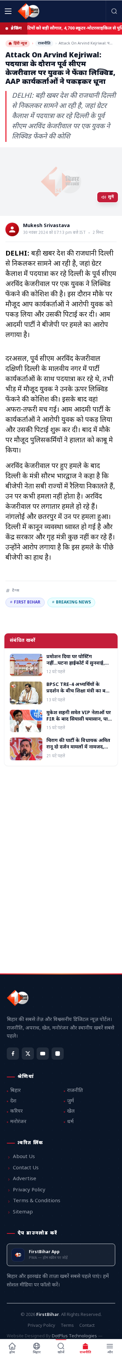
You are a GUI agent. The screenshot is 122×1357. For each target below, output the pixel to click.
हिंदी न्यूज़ (20, 43)
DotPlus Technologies (74, 1336)
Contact (87, 1325)
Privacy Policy (29, 1190)
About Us (24, 1157)
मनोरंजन (18, 1122)
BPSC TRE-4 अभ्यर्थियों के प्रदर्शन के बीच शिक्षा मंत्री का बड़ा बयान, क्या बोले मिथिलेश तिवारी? (78, 691)
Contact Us (26, 1168)
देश (13, 1101)
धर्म (70, 1122)
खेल (71, 1111)
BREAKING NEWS (71, 602)
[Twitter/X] (28, 1053)
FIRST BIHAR (25, 602)
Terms (67, 1325)
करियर (16, 1111)
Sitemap (23, 1212)
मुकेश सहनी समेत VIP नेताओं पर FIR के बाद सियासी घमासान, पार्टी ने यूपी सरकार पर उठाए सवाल (79, 719)
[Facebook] (13, 1053)
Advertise (24, 1179)
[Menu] (8, 11)
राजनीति (44, 43)
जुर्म (70, 1101)
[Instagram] (58, 1053)
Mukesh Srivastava (46, 226)
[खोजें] (114, 11)
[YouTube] (43, 1053)
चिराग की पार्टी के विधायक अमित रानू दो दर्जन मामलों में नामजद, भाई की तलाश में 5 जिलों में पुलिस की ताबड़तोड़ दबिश (79, 751)
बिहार (15, 1091)
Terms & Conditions (36, 1201)
